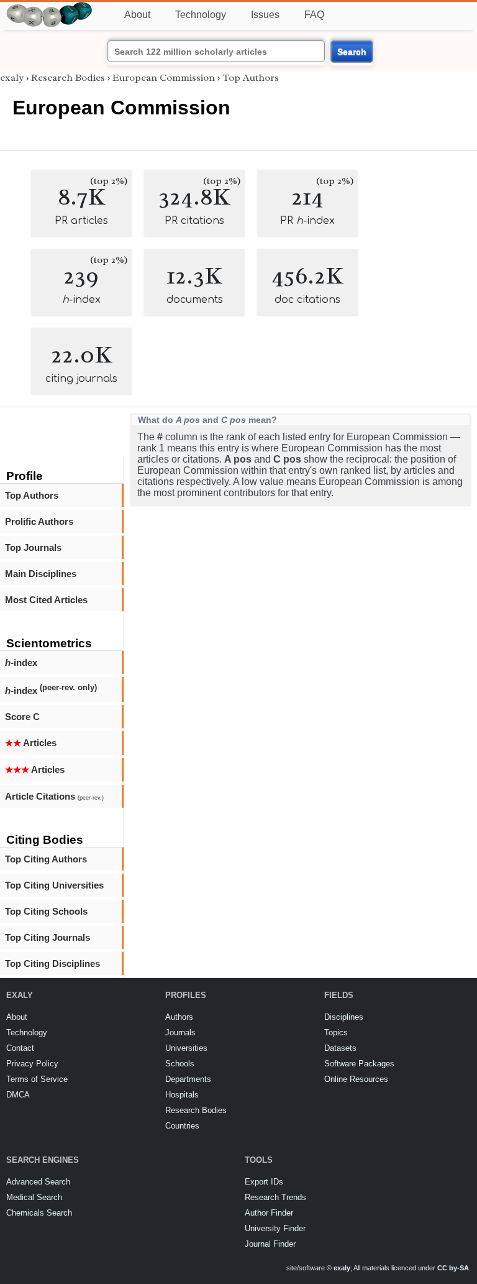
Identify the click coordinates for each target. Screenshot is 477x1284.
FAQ (314, 14)
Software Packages (359, 1063)
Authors (179, 1017)
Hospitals (182, 1094)
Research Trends (275, 1197)
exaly (12, 78)
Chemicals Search (39, 1212)
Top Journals (33, 547)
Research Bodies (68, 78)
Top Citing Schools (46, 911)
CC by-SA (453, 1268)
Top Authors (31, 495)
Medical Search (34, 1197)
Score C (22, 716)
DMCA (18, 1094)
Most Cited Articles (46, 599)
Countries (182, 1125)
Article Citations (54, 796)
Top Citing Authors (46, 859)
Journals (180, 1032)
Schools (179, 1063)
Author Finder (269, 1212)
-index (21, 662)
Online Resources (356, 1079)
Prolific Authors (39, 521)
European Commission (163, 78)
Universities (186, 1048)
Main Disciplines (40, 573)
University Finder (275, 1228)
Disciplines (343, 1017)
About (137, 14)
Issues (265, 14)
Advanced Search (38, 1181)
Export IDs (264, 1181)
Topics (336, 1032)
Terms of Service (37, 1079)
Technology (200, 14)
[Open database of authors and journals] (49, 7)
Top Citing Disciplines (52, 963)
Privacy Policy (32, 1063)
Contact (20, 1048)
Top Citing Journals (47, 937)
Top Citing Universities (54, 885)
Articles (31, 742)
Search (351, 52)
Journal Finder (270, 1244)
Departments (188, 1079)
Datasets (340, 1048)
